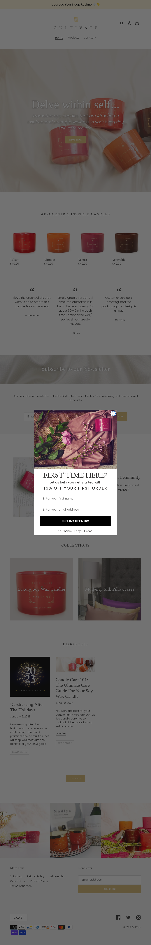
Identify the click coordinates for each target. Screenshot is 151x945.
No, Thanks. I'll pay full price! (75, 531)
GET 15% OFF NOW (75, 521)
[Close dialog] (113, 413)
